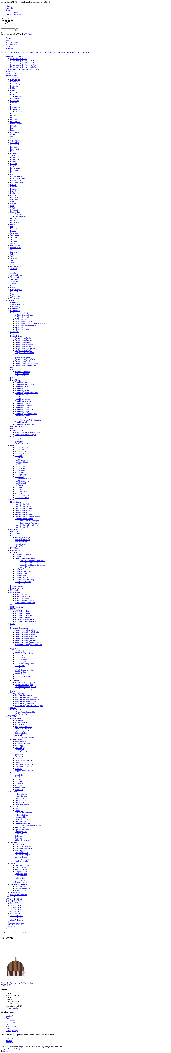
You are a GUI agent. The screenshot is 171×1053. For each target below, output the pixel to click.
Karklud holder (20, 817)
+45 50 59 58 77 (12, 1004)
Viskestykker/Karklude (23, 840)
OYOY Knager (20, 657)
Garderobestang (16, 132)
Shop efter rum (11, 44)
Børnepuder (19, 754)
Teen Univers (15, 893)
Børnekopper (20, 746)
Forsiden (9, 38)
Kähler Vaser (19, 546)
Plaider (12, 220)
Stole (12, 260)
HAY (8, 1024)
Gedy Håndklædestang (23, 439)
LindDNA (9, 1016)
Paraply (13, 218)
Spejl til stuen (20, 880)
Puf (11, 227)
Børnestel (13, 113)
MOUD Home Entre (22, 613)
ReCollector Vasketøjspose (25, 689)
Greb (12, 138)
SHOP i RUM (36, 53)
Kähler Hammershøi (22, 540)
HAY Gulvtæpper (21, 460)
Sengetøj (13, 237)
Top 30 (8, 46)
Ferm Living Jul (21, 422)
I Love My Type (16, 529)
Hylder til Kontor (21, 794)
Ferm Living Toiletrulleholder (26, 414)
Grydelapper (14, 141)
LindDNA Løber (26, 567)
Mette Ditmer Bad (21, 594)
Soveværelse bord (21, 853)
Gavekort (13, 134)
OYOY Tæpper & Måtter (24, 670)
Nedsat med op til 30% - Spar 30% (23, 63)
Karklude (13, 164)
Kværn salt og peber (17, 178)
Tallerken (13, 269)
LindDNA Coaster (21, 556)
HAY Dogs (19, 456)
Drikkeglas (19, 811)
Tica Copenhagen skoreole (24, 704)
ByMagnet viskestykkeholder (25, 325)
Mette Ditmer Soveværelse (24, 601)
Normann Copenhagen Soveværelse (28, 643)
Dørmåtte (13, 126)
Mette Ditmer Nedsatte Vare (25, 603)
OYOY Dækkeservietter (24, 653)
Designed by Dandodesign (10, 1049)
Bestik (17, 809)
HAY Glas (19, 458)
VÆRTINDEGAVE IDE (15, 924)
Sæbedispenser (15, 267)
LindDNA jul (20, 584)
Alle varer (9, 49)
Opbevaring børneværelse (24, 764)
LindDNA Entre (21, 569)
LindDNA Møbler (21, 577)
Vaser (12, 294)
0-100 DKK (14, 903)
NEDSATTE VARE (8, 53)
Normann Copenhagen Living (26, 638)
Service (13, 239)
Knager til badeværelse (23, 727)
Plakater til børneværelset (24, 767)
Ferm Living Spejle (22, 412)
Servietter (13, 241)
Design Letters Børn (22, 342)
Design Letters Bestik (23, 338)
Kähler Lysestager (21, 542)
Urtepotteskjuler (16, 290)
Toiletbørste (14, 279)
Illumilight (14, 531)
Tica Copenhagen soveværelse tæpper (29, 706)
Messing (13, 201)
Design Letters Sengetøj (23, 351)
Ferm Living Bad (21, 382)
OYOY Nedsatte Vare (23, 676)
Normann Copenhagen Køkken (26, 636)
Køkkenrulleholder (17, 183)
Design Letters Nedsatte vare (25, 365)
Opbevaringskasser (22, 804)
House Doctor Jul (21, 527)
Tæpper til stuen (21, 882)
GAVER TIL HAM (13, 897)
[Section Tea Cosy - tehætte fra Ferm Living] (15, 981)
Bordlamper (14, 99)
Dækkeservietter (16, 124)
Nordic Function (16, 626)
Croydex (13, 334)
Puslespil (13, 229)
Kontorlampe (20, 798)
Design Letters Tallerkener (24, 353)
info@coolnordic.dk (13, 1008)
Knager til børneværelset (24, 760)
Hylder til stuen (20, 867)
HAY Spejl (19, 487)
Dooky (12, 367)
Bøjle (12, 105)
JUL (7, 928)
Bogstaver (14, 92)
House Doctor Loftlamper (29, 521)
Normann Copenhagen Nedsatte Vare (28, 645)
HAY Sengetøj (20, 483)
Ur (11, 286)
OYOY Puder (20, 666)
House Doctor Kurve (22, 512)
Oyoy (8, 1018)
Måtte (12, 206)
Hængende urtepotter (22, 888)
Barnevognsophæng (22, 743)
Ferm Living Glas (21, 388)
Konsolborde (19, 96)
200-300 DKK (15, 907)
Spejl (12, 256)
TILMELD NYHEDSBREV (80, 53)
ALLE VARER (11, 926)
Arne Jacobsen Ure (17, 304)
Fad (11, 128)
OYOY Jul (19, 678)
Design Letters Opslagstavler (25, 349)
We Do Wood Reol (22, 714)
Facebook (9, 1039)
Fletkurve (18, 214)
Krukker (13, 174)
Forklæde (13, 130)
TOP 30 (8, 922)
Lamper (13, 185)
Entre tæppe (19, 779)
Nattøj (12, 208)
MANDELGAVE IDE (14, 73)
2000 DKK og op (16, 920)
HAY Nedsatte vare (22, 498)
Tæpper (13, 283)
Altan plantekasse (21, 886)
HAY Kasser (19, 464)
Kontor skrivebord (21, 796)
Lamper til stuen (21, 872)
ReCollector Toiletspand (24, 685)
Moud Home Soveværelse (24, 620)
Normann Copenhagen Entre (25, 634)
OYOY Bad (19, 651)
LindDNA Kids (20, 575)
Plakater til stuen (21, 876)
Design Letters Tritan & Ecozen (26, 363)
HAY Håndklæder (21, 462)
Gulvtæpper (14, 145)
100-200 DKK (15, 905)
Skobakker (19, 790)
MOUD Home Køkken (23, 615)
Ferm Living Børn (21, 386)
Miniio (12, 605)
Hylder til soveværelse (23, 846)
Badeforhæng (15, 84)
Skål (11, 250)
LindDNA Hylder (21, 573)
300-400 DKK (15, 909)
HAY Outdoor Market (23, 479)
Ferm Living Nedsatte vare (25, 424)
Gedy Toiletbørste (21, 443)
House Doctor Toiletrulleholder (26, 525)
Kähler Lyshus (20, 544)
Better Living (15, 307)
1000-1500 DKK (16, 916)
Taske (12, 271)
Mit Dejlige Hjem (16, 607)
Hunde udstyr (15, 149)
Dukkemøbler (15, 122)
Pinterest (9, 1041)
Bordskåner (14, 101)
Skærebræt (19, 834)
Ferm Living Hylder (22, 391)
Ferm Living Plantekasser (24, 405)
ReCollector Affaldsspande (25, 683)
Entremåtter (19, 783)
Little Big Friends (16, 550)
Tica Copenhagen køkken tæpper (27, 699)
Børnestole (19, 111)
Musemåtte (14, 204)
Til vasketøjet (15, 277)
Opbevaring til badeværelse (25, 731)
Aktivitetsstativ (20, 741)
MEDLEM (64, 53)
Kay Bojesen (15, 533)
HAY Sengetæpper (22, 481)
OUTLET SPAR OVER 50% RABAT (24, 69)
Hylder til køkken (21, 815)
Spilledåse (18, 769)
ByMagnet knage (21, 319)
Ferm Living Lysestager (23, 401)
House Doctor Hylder (23, 506)
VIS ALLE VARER (23, 53)
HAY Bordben (20, 451)
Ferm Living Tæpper (22, 416)
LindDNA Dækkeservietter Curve (32, 563)
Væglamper (14, 298)
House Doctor (11, 1026)
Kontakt (9, 10)
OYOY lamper (20, 662)
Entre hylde (19, 775)
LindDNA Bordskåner (23, 554)
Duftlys (13, 115)
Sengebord (14, 233)
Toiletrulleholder (21, 733)
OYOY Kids (19, 655)
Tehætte (13, 273)
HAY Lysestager (21, 475)
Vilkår (8, 6)
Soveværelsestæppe (22, 857)
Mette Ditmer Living (22, 598)
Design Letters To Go (23, 361)
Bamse (12, 90)
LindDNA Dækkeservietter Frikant (32, 565)
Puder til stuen (20, 878)
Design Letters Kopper (23, 346)
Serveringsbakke (21, 832)
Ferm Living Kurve (22, 395)
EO (11, 378)
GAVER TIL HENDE (14, 899)
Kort (12, 172)
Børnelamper (15, 107)
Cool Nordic (14, 332)
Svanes (12, 691)
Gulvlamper (14, 143)
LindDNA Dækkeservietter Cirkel (32, 561)
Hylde (12, 151)
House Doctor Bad (22, 504)
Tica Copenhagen (12, 1031)
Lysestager (14, 195)
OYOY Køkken (21, 659)
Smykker (13, 252)
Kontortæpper (20, 802)
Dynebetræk (19, 844)
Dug (11, 117)
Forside (3, 932)
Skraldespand (15, 246)
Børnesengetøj (20, 756)
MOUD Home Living (23, 617)
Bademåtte (14, 86)
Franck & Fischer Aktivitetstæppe (27, 433)
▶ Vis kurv (28, 34)
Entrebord (18, 781)
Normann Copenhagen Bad (25, 630)
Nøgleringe (14, 210)
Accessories (14, 78)
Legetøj (13, 191)
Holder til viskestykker (23, 813)
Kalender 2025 (15, 159)
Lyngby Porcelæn (16, 588)
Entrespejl (18, 785)
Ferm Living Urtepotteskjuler (30, 420)
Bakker (13, 88)
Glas (12, 136)
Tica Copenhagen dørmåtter (25, 695)
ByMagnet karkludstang (24, 315)
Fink (12, 428)
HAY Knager (20, 468)
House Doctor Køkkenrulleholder (27, 517)
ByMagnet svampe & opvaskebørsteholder (30, 323)
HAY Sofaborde (21, 485)
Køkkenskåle (20, 827)
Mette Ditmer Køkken (23, 596)
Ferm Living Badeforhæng (25, 384)
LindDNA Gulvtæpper (23, 571)
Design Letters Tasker (23, 355)
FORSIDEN (46, 53)
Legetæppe (14, 189)
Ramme (13, 231)
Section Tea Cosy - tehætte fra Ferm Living (17, 983)
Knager (13, 166)
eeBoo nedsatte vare (22, 376)
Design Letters (11, 1020)
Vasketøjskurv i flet (27, 737)
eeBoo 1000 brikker (22, 372)
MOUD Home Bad (22, 611)
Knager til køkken (21, 819)
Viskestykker (15, 296)
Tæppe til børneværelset (24, 771)
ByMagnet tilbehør (22, 330)
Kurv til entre (20, 788)
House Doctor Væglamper (29, 523)
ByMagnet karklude (22, 317)
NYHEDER (55, 53)
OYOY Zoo (19, 674)
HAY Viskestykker (22, 496)
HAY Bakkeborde (21, 447)
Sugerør (13, 262)
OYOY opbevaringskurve (24, 664)
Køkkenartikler (15, 180)
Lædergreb (14, 197)
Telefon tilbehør (16, 275)
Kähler (8, 1029)
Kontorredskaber (21, 800)
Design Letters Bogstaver (24, 340)
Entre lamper (19, 777)
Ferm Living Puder (22, 407)
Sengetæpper (19, 851)
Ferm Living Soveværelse (24, 409)
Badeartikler (14, 82)
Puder (12, 225)
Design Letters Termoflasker (25, 359)
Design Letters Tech (22, 357)
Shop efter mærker (12, 42)
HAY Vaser (19, 493)
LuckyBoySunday (17, 586)
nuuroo (12, 647)
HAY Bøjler (19, 454)
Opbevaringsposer (21, 216)
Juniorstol (18, 758)
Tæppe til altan (20, 890)
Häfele (12, 500)
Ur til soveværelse (21, 861)
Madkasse (14, 199)
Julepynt (13, 155)
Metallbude (14, 590)
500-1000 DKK (16, 914)
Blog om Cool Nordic (14, 14)
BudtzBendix (15, 311)
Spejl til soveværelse (22, 859)
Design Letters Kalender (24, 344)
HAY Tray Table (21, 491)
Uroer (12, 288)
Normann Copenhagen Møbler (26, 641)
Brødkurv (13, 103)
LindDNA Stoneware (23, 582)
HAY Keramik (20, 466)
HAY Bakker (20, 449)
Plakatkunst (14, 222)
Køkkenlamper (20, 821)
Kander (13, 162)
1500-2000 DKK (16, 918)
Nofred (12, 624)
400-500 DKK (15, 911)
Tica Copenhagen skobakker (25, 701)
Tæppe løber (15, 281)
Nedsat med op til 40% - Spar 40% (23, 65)
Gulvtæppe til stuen (22, 865)
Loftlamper (14, 193)
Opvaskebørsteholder (22, 830)
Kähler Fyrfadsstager (22, 538)
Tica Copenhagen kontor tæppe (26, 697)
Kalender (13, 157)
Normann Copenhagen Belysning (27, 632)
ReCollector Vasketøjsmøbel (25, 687)
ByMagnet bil (20, 328)
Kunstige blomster (17, 176)
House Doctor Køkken (23, 514)
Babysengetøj (15, 80)
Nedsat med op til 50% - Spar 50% (23, 67)
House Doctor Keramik (23, 508)
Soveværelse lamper (22, 855)
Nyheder (9, 40)
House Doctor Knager (23, 510)
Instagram (9, 1043)
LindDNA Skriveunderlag (24, 580)
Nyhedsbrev (10, 8)
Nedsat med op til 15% (18, 59)
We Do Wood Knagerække (25, 712)
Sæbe (12, 264)
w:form (13, 708)
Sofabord (13, 254)
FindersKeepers (16, 426)
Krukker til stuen (21, 869)
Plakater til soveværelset (24, 848)
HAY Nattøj (19, 477)
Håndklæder (14, 153)
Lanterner (13, 187)
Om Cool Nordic (12, 12)
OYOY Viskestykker (22, 672)
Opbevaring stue (21, 874)
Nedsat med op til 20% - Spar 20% (23, 61)
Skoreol (13, 243)
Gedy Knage (19, 441)
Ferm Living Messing (23, 403)
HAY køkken (20, 470)
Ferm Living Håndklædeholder (26, 393)
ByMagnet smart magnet (24, 321)
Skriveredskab (15, 248)
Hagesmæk (14, 147)
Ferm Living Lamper (22, 399)
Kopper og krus (16, 170)
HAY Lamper (20, 472)
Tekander (18, 838)
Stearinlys (13, 258)
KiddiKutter (14, 548)
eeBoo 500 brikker (22, 374)
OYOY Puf (19, 668)
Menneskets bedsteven (18, 895)
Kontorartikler (15, 168)
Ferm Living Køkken (22, 397)
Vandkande (14, 292)
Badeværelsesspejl (21, 722)
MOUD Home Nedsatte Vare (25, 622)
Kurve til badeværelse (23, 729)
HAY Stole (19, 489)
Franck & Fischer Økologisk (25, 435)
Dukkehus (14, 120)
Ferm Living (10, 1022)
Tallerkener (19, 836)
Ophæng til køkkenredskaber (30, 825)
